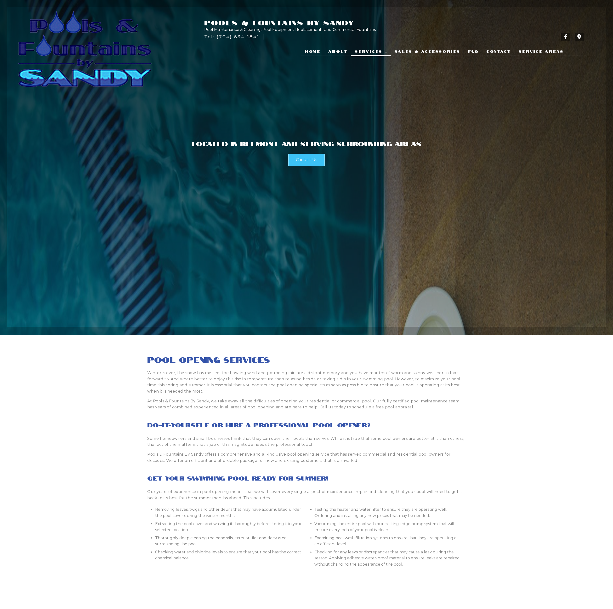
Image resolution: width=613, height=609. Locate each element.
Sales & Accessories (427, 51)
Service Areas (541, 51)
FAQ (473, 51)
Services (368, 51)
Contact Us (306, 159)
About (337, 51)
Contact (498, 51)
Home (313, 51)
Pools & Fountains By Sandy (279, 22)
